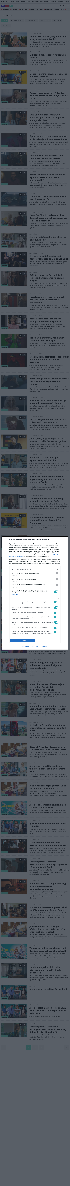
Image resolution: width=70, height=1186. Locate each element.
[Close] (64, 539)
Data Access (35, 646)
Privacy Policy (44, 646)
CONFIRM (23, 640)
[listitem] (35, 569)
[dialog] (35, 593)
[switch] (56, 573)
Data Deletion (25, 646)
